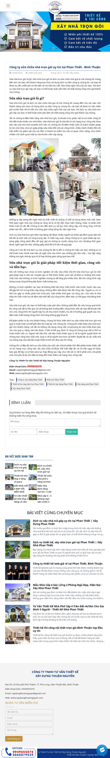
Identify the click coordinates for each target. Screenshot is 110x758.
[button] (50, 48)
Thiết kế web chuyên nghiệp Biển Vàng (85, 754)
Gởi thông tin (13, 738)
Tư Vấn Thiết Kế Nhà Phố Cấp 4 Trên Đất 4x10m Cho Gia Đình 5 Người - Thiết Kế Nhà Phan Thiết (68, 608)
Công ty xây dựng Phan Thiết (30, 380)
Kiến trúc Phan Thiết (55, 380)
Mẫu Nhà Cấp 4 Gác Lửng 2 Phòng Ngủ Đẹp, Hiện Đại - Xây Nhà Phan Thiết (67, 586)
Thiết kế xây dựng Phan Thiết (60, 384)
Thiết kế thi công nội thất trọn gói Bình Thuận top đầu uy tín (68, 629)
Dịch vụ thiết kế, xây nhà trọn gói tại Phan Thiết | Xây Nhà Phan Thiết (67, 544)
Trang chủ (55, 72)
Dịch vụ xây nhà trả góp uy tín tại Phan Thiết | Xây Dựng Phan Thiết (65, 522)
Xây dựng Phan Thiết (21, 388)
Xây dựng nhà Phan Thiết (87, 384)
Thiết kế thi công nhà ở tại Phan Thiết (28, 384)
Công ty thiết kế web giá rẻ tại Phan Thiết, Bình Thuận (68, 563)
